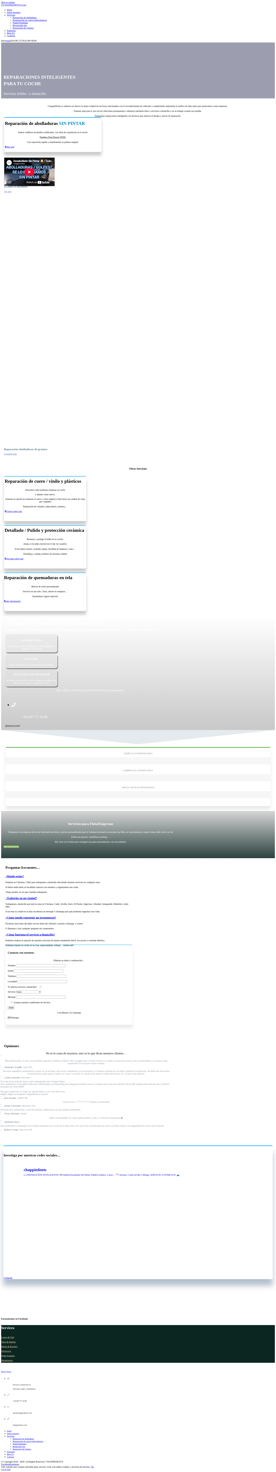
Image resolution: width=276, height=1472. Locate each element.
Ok (92, 1467)
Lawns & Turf (7, 1337)
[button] (14, 876)
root (8, 40)
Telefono (12, 976)
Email (11, 971)
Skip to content (8, 2)
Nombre (12, 965)
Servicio (12, 992)
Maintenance (7, 1360)
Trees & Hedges (8, 1342)
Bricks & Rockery (9, 1346)
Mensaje (12, 997)
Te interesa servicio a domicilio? (22, 987)
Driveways (6, 1351)
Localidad (12, 981)
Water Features (8, 1356)
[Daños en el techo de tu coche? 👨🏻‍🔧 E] (70, 1251)
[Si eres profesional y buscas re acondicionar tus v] (205, 1251)
